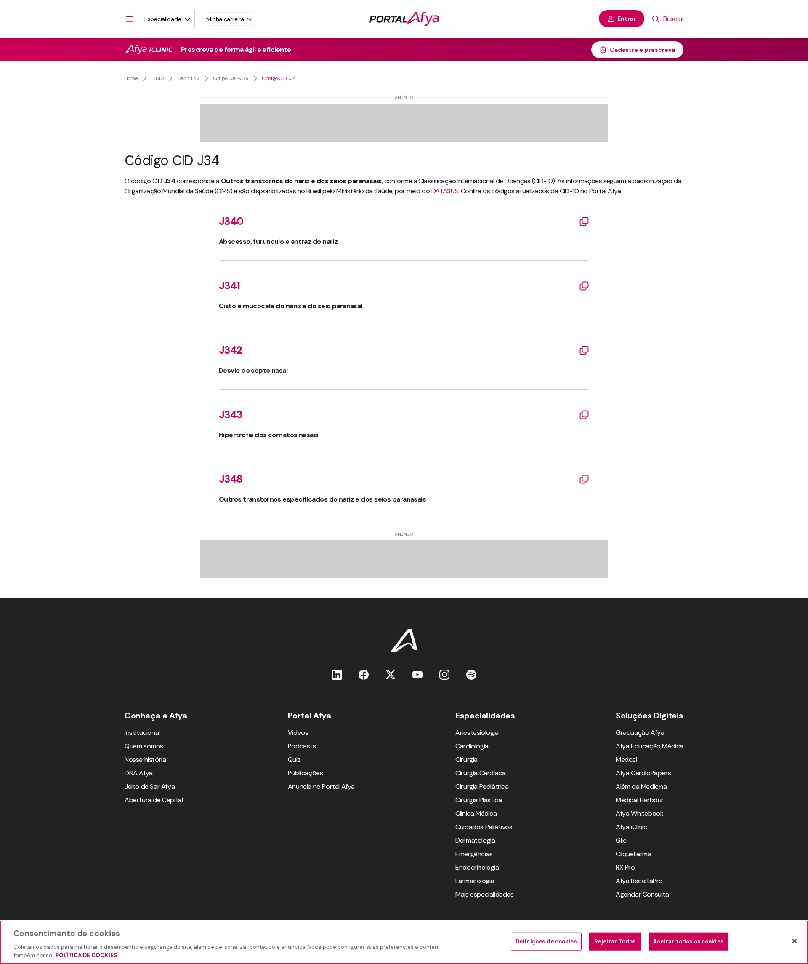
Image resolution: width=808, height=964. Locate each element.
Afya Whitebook (639, 813)
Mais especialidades (484, 894)
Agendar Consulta (642, 894)
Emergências (474, 853)
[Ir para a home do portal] (404, 19)
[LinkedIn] (337, 674)
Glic (621, 840)
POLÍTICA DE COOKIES (86, 955)
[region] (404, 942)
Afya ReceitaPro (639, 880)
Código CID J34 (279, 78)
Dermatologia (475, 840)
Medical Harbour (640, 800)
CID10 (157, 78)
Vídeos (298, 732)
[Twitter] (390, 674)
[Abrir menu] (130, 19)
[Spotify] (471, 674)
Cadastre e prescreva (642, 49)
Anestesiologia (476, 732)
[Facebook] (364, 674)
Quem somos (144, 746)
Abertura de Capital (154, 800)
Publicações (305, 773)
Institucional (142, 732)
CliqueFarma (633, 853)
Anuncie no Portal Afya (321, 786)
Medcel (626, 759)
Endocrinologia (477, 867)
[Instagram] (444, 674)
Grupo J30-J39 (230, 78)
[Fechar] (794, 941)
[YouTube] (417, 674)
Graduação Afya (640, 732)
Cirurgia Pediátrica (481, 786)
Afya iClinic (631, 826)
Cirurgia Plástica (478, 800)
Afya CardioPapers (643, 773)
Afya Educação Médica (649, 746)
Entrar (626, 18)
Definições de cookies (546, 941)
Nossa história (145, 759)
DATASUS (444, 191)
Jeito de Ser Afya (150, 786)
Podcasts (302, 746)
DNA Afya (139, 773)
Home (131, 78)
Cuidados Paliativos (483, 826)
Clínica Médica (476, 813)
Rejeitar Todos (614, 941)
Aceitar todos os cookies (688, 941)
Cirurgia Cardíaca (480, 773)
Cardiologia (472, 746)
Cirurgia (466, 759)
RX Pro (625, 867)
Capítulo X (188, 78)
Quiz (294, 759)
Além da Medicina (641, 786)
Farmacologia (474, 880)
